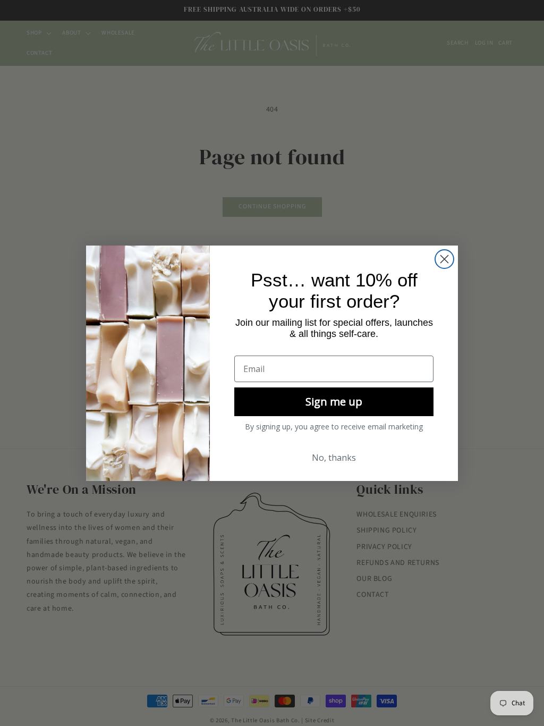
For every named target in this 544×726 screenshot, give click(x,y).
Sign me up (333, 401)
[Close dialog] (444, 259)
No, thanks (334, 457)
